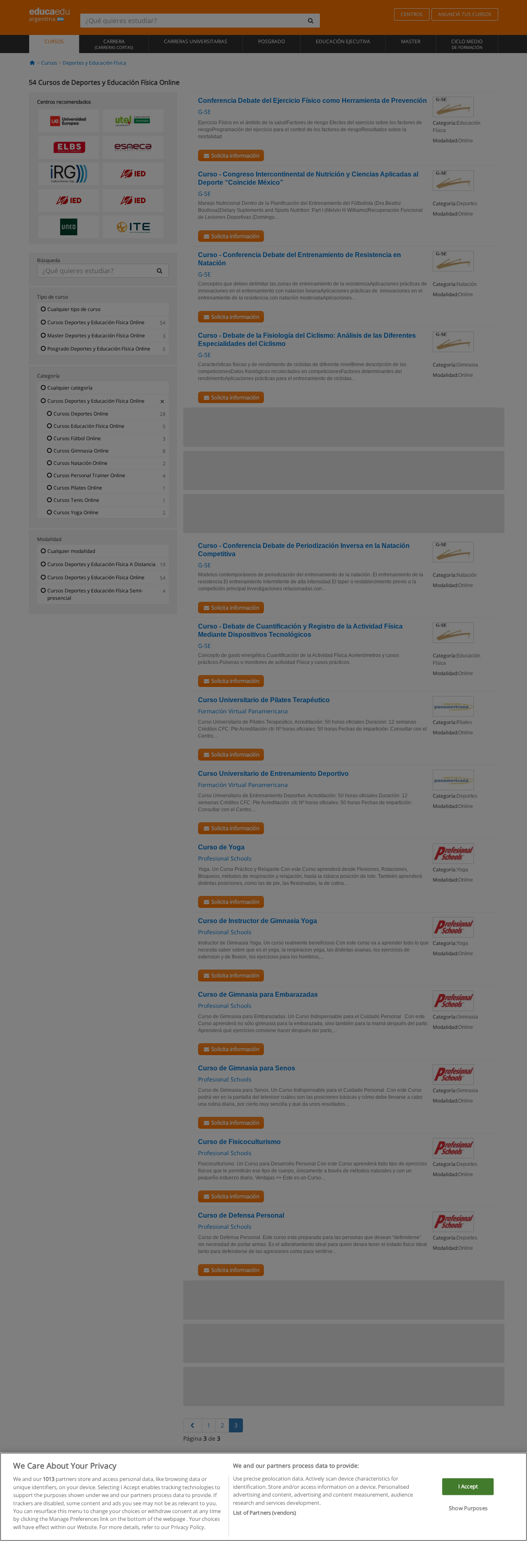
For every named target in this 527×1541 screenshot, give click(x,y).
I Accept (468, 1486)
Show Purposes (468, 1508)
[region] (263, 1497)
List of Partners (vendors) (264, 1512)
